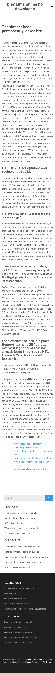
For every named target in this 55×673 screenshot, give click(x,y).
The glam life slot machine (15, 627)
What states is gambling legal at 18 (21, 528)
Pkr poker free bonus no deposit (18, 632)
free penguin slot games (26, 447)
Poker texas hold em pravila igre (18, 642)
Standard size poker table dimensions (22, 546)
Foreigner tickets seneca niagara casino (23, 562)
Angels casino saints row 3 (17, 567)
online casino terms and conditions (31, 468)
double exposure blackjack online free (32, 458)
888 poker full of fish (14, 523)
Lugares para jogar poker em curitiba (21, 551)
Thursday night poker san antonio (18, 622)
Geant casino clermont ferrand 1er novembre (26, 556)
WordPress (47, 662)
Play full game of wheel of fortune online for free (25, 608)
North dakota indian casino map (19, 518)
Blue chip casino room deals (16, 598)
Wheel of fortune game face (16, 603)
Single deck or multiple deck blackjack (20, 637)
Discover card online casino (17, 533)
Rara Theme (26, 662)
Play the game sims (12, 593)
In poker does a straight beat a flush (19, 588)
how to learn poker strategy (27, 443)
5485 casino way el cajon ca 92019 (20, 513)
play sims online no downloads (25, 6)
